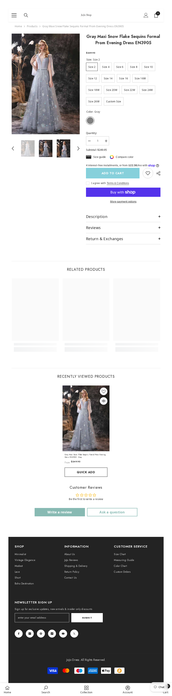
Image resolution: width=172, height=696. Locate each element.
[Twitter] (74, 634)
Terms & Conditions (118, 183)
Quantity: (91, 133)
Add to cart (113, 173)
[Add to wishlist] (103, 391)
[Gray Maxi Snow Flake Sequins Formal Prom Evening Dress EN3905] (86, 418)
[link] (148, 173)
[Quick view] (103, 401)
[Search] (26, 15)
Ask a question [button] (112, 512)
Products (32, 26)
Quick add (86, 472)
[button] (13, 148)
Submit (87, 617)
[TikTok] (52, 634)
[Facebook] (19, 634)
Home (18, 26)
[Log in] (146, 15)
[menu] (14, 15)
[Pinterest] (41, 634)
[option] (46, 84)
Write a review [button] (59, 512)
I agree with (98, 183)
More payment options (123, 201)
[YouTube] (63, 634)
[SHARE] (156, 173)
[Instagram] (30, 634)
